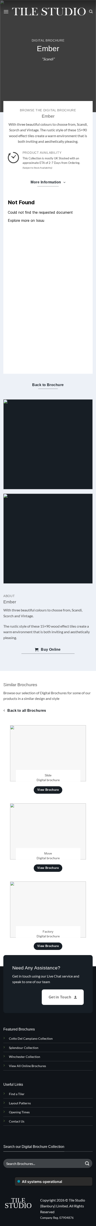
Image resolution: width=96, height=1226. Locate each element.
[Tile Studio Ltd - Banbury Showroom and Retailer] (49, 12)
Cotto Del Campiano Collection (31, 1038)
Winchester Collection (24, 1057)
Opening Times (19, 1112)
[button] (6, 11)
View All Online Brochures (27, 1066)
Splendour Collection (23, 1048)
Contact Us (16, 1121)
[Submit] (87, 1163)
